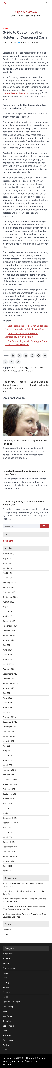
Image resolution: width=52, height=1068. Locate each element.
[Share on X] (19, 355)
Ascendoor (17, 1061)
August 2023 (8, 688)
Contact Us (7, 929)
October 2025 (9, 592)
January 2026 (9, 587)
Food (5, 978)
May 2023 (7, 703)
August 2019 (8, 861)
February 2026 (9, 582)
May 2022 (7, 755)
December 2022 (10, 722)
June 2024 (7, 650)
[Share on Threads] (11, 361)
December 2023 (10, 674)
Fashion (6, 963)
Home (5, 934)
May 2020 (7, 832)
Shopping (7, 1021)
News (5, 28)
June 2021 (7, 803)
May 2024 (7, 654)
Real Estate (7, 1016)
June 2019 (7, 866)
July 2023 (7, 693)
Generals (6, 992)
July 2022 (7, 746)
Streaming (7, 1035)
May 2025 (7, 611)
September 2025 (10, 597)
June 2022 (7, 751)
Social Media (8, 1026)
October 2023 (9, 678)
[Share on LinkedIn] (25, 355)
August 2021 (8, 799)
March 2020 (8, 837)
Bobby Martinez (11, 42)
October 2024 (9, 630)
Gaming (6, 982)
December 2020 (10, 818)
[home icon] (5, 3)
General (6, 987)
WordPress (8, 1064)
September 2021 (10, 794)
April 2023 (7, 707)
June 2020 (7, 827)
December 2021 (10, 779)
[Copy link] (18, 361)
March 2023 (8, 712)
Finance (6, 973)
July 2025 (7, 606)
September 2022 (10, 736)
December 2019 (10, 847)
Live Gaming (8, 1006)
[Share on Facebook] (12, 355)
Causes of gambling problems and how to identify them (24, 503)
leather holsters (25, 370)
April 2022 (7, 760)
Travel (5, 1050)
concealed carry (19, 367)
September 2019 (10, 856)
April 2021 (7, 813)
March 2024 (8, 664)
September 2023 (10, 683)
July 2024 (7, 645)
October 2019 (9, 851)
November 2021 (10, 784)
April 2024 (7, 659)
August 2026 (8, 554)
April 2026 (7, 573)
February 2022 (9, 770)
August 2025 (8, 602)
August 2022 (8, 741)
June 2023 (7, 698)
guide (13, 370)
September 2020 (10, 823)
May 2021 (7, 808)
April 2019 (7, 871)
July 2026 (7, 558)
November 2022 (10, 727)
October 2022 (9, 731)
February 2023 (9, 717)
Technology (8, 1040)
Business (6, 958)
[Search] (47, 3)
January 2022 (9, 775)
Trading (6, 1045)
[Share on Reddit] (44, 355)
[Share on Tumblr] (5, 361)
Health (5, 997)
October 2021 (9, 789)
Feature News (9, 968)
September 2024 (10, 635)
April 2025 (7, 616)
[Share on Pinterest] (38, 355)
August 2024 (8, 640)
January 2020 (9, 842)
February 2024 (9, 669)
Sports (5, 1030)
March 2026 (8, 578)
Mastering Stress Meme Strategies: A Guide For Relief (25, 442)
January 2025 (9, 621)
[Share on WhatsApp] (32, 355)
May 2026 (7, 568)
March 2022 (8, 765)
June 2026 (7, 563)
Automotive (8, 954)
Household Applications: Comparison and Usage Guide (24, 472)
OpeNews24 (26, 12)
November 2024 (10, 626)
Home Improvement (11, 1002)
